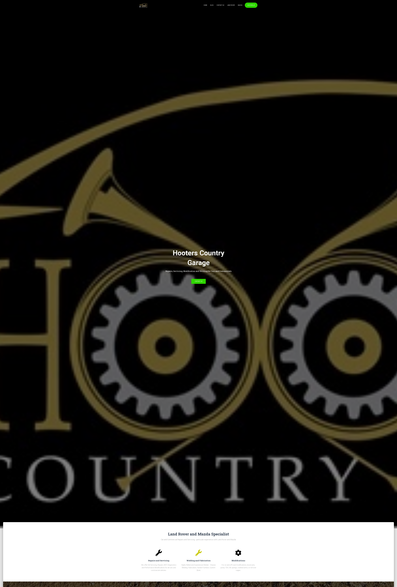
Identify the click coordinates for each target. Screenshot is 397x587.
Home (205, 5)
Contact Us (220, 5)
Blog (211, 5)
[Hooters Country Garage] (143, 5)
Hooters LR (251, 5)
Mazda (240, 5)
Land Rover (231, 5)
